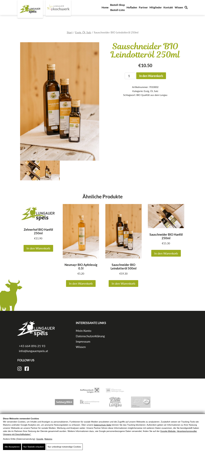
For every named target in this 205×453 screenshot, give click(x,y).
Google (39, 439)
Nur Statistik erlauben (33, 447)
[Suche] (186, 7)
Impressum (83, 341)
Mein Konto (83, 330)
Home (105, 7)
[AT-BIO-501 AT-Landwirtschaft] (141, 402)
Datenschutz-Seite (102, 425)
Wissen (179, 7)
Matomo (48, 439)
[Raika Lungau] (89, 390)
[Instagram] (19, 368)
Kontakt (168, 7)
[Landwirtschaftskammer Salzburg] (89, 402)
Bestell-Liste (117, 10)
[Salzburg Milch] (64, 402)
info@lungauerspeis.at (33, 351)
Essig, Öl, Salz (83, 32)
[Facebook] (27, 368)
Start (69, 32)
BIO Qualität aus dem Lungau (151, 94)
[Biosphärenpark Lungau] (115, 390)
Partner (143, 7)
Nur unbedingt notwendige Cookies (64, 447)
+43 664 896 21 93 (31, 346)
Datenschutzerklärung (90, 336)
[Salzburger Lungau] (115, 402)
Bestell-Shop (117, 4)
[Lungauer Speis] (30, 9)
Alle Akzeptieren (12, 447)
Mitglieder (155, 7)
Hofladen (132, 7)
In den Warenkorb (151, 76)
